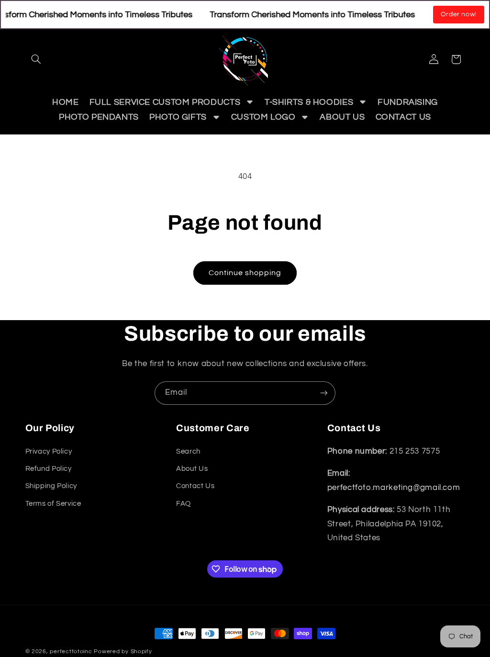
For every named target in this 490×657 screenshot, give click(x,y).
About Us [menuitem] (342, 117)
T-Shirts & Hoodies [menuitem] (309, 102)
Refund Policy (48, 468)
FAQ (183, 503)
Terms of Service (53, 503)
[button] (36, 59)
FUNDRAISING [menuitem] (408, 102)
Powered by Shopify (123, 651)
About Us (192, 468)
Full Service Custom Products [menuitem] (165, 102)
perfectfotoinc (71, 651)
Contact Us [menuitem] (403, 117)
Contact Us (195, 486)
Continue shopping (245, 273)
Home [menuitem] (65, 102)
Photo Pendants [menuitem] (99, 117)
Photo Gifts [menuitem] (178, 117)
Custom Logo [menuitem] (263, 117)
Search (188, 451)
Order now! (459, 14)
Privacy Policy (48, 451)
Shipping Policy (51, 486)
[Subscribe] (324, 393)
